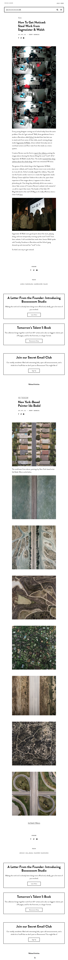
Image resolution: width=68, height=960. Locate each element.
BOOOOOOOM (13, 9)
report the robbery (40, 153)
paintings (45, 852)
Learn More (34, 315)
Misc (20, 17)
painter (37, 852)
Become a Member (9, 3)
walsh (45, 284)
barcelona (29, 284)
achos (22, 284)
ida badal (29, 852)
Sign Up (34, 371)
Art (19, 397)
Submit (62, 3)
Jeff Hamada (34, 34)
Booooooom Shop (34, 341)
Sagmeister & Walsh (23, 143)
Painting (24, 397)
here (21, 195)
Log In (58, 3)
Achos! (31, 137)
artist (22, 852)
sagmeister (38, 284)
